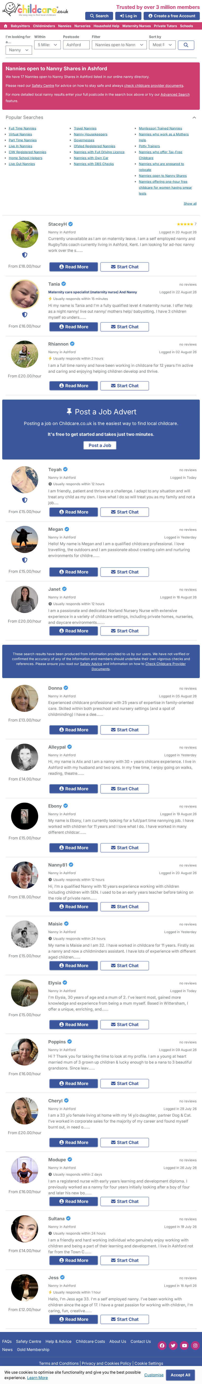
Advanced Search (175, 94)
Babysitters (20, 26)
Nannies (64, 26)
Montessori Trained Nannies (160, 128)
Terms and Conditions (59, 1363)
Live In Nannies (20, 146)
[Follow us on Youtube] (184, 1345)
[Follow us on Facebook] (162, 1345)
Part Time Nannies (23, 140)
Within (40, 37)
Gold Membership (33, 1349)
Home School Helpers (25, 158)
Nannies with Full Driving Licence (99, 152)
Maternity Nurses (136, 26)
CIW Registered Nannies (27, 152)
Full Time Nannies (22, 128)
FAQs (7, 1341)
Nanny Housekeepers (90, 134)
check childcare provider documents (153, 85)
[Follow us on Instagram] (195, 1345)
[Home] (6, 25)
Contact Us (141, 1341)
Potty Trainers (149, 146)
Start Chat (127, 266)
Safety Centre (43, 85)
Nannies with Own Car (91, 158)
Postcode (71, 37)
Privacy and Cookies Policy (106, 1363)
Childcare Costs (90, 1341)
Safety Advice (91, 664)
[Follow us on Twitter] (173, 1345)
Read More (76, 266)
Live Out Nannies (22, 164)
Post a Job (100, 445)
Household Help (106, 26)
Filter (96, 37)
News (7, 1349)
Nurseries (82, 26)
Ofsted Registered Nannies (94, 146)
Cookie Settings (149, 1363)
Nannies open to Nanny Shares (163, 176)
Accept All (180, 1375)
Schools (186, 26)
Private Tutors (165, 26)
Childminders (44, 26)
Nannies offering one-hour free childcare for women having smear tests (165, 187)
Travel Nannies (85, 128)
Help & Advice (58, 1341)
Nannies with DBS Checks (94, 164)
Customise (154, 1375)
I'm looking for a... (18, 39)
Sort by (155, 37)
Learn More (37, 1377)
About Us (117, 1341)
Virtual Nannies (20, 134)
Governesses (84, 140)
